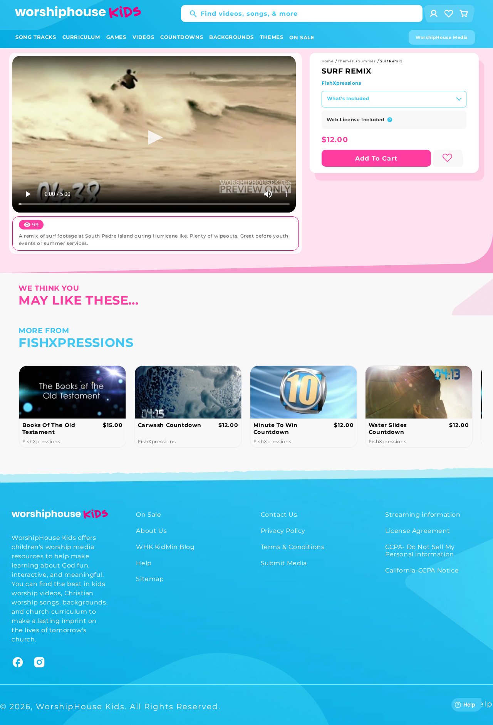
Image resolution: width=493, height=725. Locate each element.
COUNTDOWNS (181, 37)
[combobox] (302, 13)
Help (143, 563)
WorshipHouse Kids (80, 706)
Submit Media (284, 563)
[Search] (189, 13)
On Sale (148, 514)
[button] (35, 37)
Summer (367, 61)
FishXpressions (341, 83)
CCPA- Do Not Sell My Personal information (420, 550)
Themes (346, 61)
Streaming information (423, 514)
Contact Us (279, 514)
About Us (151, 530)
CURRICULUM (81, 37)
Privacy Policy (283, 530)
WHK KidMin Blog (165, 547)
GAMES (116, 37)
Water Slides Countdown (388, 428)
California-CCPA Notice (422, 570)
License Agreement (417, 530)
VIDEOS (143, 37)
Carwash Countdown (169, 425)
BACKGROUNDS (231, 37)
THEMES (271, 37)
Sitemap (150, 579)
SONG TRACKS (35, 37)
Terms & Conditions (293, 547)
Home (328, 61)
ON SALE (301, 37)
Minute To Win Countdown (275, 428)
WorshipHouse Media (442, 37)
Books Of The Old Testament (48, 428)
